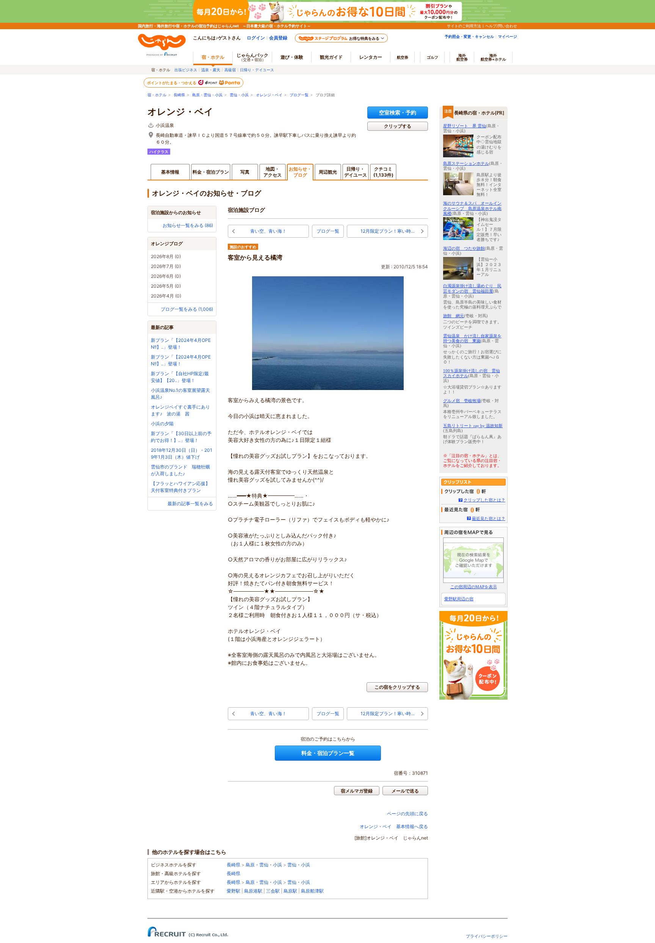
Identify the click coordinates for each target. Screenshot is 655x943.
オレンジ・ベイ (269, 95)
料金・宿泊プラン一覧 (327, 753)
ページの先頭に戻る (407, 813)
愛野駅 (233, 891)
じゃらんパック (252, 57)
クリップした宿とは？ (484, 500)
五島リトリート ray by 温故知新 (473, 425)
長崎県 (179, 95)
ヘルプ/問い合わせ (501, 25)
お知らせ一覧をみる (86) (188, 225)
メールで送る (405, 791)
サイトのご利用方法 (464, 25)
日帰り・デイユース (257, 69)
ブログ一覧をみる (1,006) (187, 309)
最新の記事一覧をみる (190, 503)
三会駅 (273, 891)
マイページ (507, 36)
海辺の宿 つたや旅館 (464, 248)
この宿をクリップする (397, 687)
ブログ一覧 (299, 95)
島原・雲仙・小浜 (207, 95)
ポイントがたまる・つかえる (172, 82)
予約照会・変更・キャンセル (469, 36)
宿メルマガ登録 (357, 791)
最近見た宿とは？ (488, 518)
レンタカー (370, 57)
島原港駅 (253, 891)
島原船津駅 (312, 891)
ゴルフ (432, 57)
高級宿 (230, 69)
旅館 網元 (453, 315)
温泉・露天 (210, 69)
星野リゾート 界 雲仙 (464, 126)
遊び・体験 (291, 57)
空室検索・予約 (397, 112)
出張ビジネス (185, 69)
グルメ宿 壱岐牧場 (462, 400)
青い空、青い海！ (268, 231)
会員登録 (278, 38)
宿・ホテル (156, 95)
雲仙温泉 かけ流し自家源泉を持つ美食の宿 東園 (472, 338)
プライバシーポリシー (487, 936)
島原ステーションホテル (466, 163)
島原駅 (290, 891)
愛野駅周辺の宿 (458, 599)
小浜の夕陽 (162, 423)
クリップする (397, 126)
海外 (462, 57)
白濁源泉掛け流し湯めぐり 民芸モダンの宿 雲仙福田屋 (472, 288)
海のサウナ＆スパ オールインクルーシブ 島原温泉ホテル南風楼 (472, 208)
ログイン (256, 38)
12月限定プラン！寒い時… (387, 231)
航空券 (402, 57)
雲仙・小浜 (239, 95)
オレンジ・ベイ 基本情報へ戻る (394, 826)
